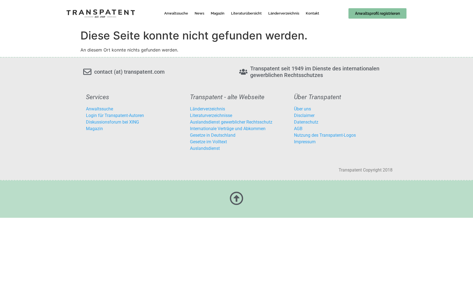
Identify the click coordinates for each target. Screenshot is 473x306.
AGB (298, 128)
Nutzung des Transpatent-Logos (325, 135)
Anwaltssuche (176, 13)
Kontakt (312, 13)
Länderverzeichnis (283, 13)
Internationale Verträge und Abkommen (228, 128)
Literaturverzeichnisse (211, 115)
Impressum (305, 141)
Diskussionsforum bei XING (112, 122)
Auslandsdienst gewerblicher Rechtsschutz (231, 122)
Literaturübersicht (246, 13)
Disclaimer (304, 115)
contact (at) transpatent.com (129, 71)
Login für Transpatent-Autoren (115, 115)
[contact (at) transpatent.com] (87, 72)
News (199, 13)
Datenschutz (306, 122)
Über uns (302, 108)
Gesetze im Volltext (208, 141)
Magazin (217, 13)
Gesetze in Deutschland (212, 135)
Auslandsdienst (205, 148)
